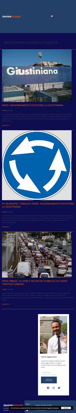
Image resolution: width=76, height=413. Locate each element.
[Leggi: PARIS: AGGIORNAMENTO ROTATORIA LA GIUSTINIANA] (37, 75)
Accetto (66, 408)
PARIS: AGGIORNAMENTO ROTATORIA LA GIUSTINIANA (32, 105)
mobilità (4, 110)
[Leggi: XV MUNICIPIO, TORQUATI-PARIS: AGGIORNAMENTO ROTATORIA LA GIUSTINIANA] (37, 165)
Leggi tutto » (6, 125)
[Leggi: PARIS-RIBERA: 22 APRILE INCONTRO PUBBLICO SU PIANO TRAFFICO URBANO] (37, 254)
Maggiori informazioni (53, 408)
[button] (52, 16)
